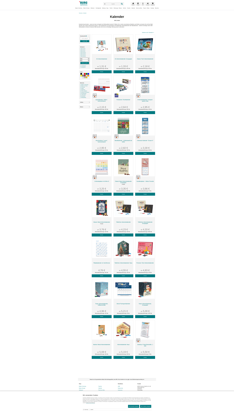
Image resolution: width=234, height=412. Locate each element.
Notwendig (86, 409)
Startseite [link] (80, 13)
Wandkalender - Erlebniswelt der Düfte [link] (123, 141)
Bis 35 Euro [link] (83, 56)
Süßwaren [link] (93, 8)
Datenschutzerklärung (90, 402)
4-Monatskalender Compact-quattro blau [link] (145, 100)
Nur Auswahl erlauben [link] (133, 406)
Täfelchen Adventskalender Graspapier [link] (145, 222)
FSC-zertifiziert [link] (84, 90)
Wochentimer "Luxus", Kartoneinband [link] (102, 141)
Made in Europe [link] (86, 8)
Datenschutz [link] (120, 388)
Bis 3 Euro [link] (83, 49)
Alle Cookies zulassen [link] (145, 406)
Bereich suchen (85, 62)
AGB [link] (119, 386)
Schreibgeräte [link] (98, 8)
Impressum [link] (120, 390)
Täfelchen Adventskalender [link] (123, 222)
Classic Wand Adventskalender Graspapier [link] (123, 182)
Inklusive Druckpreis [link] (85, 92)
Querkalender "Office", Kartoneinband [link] (102, 100)
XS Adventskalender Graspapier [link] (123, 59)
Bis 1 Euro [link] (83, 48)
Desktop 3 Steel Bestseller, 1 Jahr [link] (145, 345)
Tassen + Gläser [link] (146, 8)
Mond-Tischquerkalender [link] (123, 303)
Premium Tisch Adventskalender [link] (145, 263)
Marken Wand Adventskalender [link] (101, 344)
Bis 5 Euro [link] (83, 51)
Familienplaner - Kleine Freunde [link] (145, 181)
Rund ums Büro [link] (139, 8)
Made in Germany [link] (78, 8)
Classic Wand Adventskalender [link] (101, 222)
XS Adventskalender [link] (101, 59)
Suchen (84, 41)
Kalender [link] (133, 8)
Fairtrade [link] (83, 87)
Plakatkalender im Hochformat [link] (101, 263)
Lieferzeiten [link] (83, 94)
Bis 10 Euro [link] (83, 52)
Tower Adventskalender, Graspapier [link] (145, 304)
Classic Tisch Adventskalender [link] (145, 59)
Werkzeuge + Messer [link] (118, 8)
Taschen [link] (128, 8)
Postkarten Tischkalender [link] (123, 99)
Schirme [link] (124, 8)
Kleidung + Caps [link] (105, 8)
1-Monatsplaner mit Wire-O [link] (101, 181)
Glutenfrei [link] (83, 89)
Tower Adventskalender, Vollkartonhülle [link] (101, 304)
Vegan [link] (82, 88)
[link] (83, 3)
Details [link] (101, 71)
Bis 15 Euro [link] (83, 53)
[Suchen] (122, 4)
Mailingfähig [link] (83, 97)
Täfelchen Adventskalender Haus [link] (123, 263)
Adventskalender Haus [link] (123, 344)
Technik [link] (111, 8)
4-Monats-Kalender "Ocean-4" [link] (145, 140)
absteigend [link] (83, 67)
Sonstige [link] (152, 8)
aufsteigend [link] (83, 65)
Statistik (92, 409)
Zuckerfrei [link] (83, 96)
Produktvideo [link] (83, 93)
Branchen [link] (157, 8)
